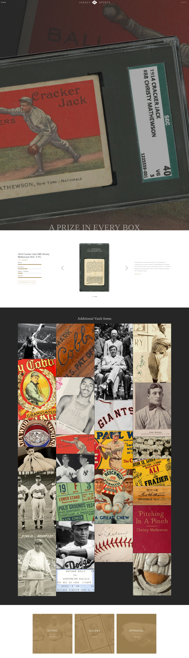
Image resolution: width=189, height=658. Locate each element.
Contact (184, 2)
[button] (62, 268)
